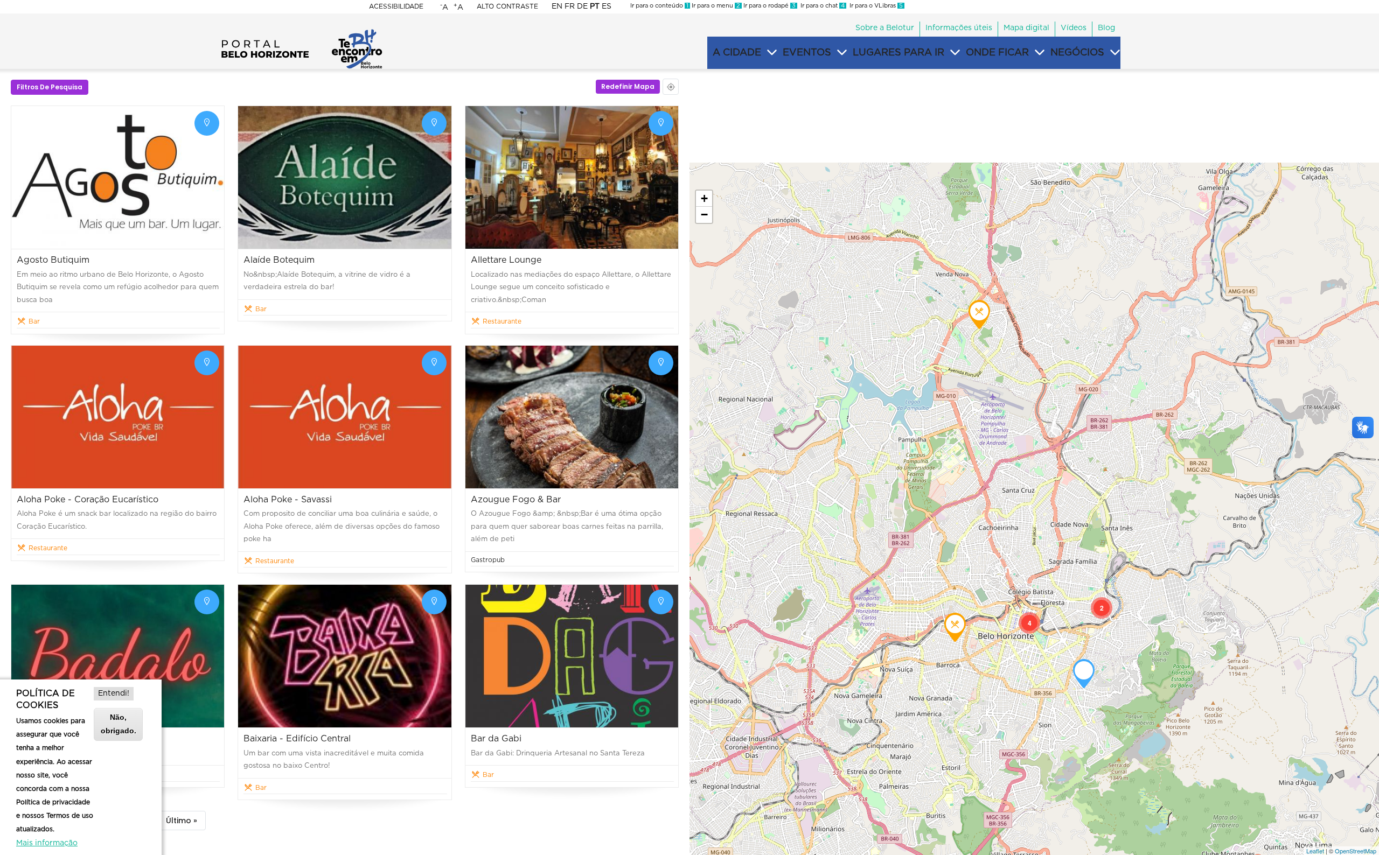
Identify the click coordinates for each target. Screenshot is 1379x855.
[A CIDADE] (772, 52)
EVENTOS (807, 53)
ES (606, 6)
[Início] (301, 32)
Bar (34, 321)
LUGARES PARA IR (898, 53)
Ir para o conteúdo (659, 6)
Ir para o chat (821, 6)
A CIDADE (737, 53)
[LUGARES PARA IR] (955, 52)
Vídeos (1074, 28)
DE (582, 6)
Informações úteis (958, 28)
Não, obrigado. (118, 724)
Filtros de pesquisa (49, 87)
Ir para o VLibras (874, 6)
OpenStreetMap (1355, 850)
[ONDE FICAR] (1039, 52)
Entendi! (113, 693)
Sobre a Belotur (884, 28)
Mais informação (47, 843)
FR (570, 6)
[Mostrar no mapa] (206, 123)
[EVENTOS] (842, 52)
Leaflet (1315, 850)
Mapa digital (1026, 28)
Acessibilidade (396, 6)
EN (557, 6)
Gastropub (488, 560)
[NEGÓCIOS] (1115, 52)
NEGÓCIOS (1077, 53)
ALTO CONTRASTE (507, 6)
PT (595, 6)
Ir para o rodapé (769, 6)
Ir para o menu (715, 6)
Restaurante (502, 321)
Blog (1106, 28)
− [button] (704, 214)
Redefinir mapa (627, 86)
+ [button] (704, 198)
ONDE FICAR (997, 53)
